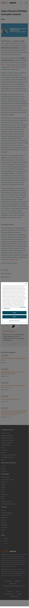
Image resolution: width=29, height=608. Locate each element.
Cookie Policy (23, 307)
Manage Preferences (14, 320)
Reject (14, 316)
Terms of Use (7, 308)
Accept (14, 312)
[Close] (26, 284)
